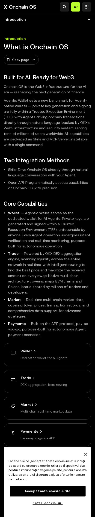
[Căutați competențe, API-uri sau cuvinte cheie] (64, 7)
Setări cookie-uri (47, 503)
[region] (47, 482)
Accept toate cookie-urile (47, 491)
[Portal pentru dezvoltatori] (75, 7)
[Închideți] (85, 454)
